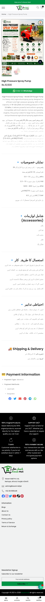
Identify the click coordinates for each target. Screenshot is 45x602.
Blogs (4, 507)
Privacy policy (7, 519)
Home (4, 14)
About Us (5, 511)
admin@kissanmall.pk (13, 486)
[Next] (40, 42)
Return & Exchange (9, 526)
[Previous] (5, 42)
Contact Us (6, 515)
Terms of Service (8, 522)
